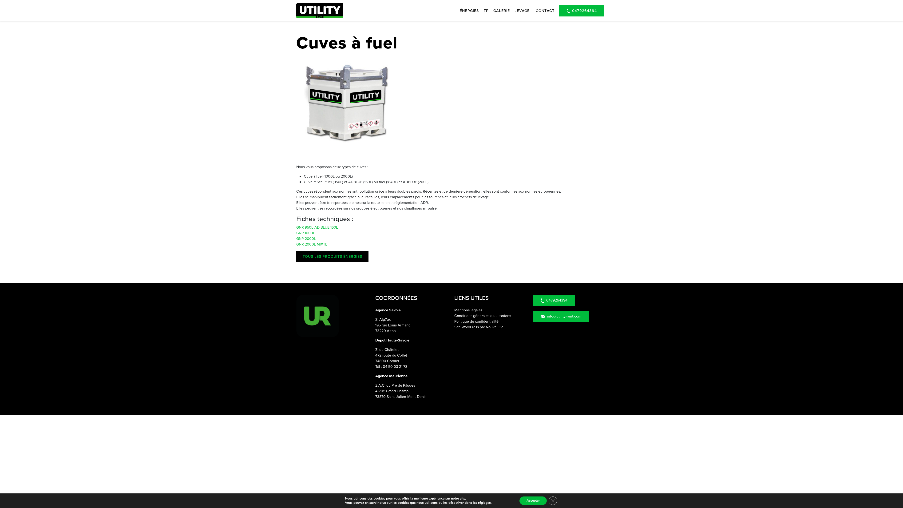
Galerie (501, 10)
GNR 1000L (305, 233)
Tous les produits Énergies (332, 256)
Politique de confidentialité (476, 321)
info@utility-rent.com (564, 316)
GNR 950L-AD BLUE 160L (317, 227)
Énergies (469, 10)
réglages (484, 503)
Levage (523, 10)
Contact (545, 10)
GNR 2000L (306, 238)
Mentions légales (468, 310)
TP (486, 10)
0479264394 (584, 10)
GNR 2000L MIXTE (311, 244)
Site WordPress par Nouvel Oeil (479, 327)
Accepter (533, 500)
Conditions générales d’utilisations (482, 315)
